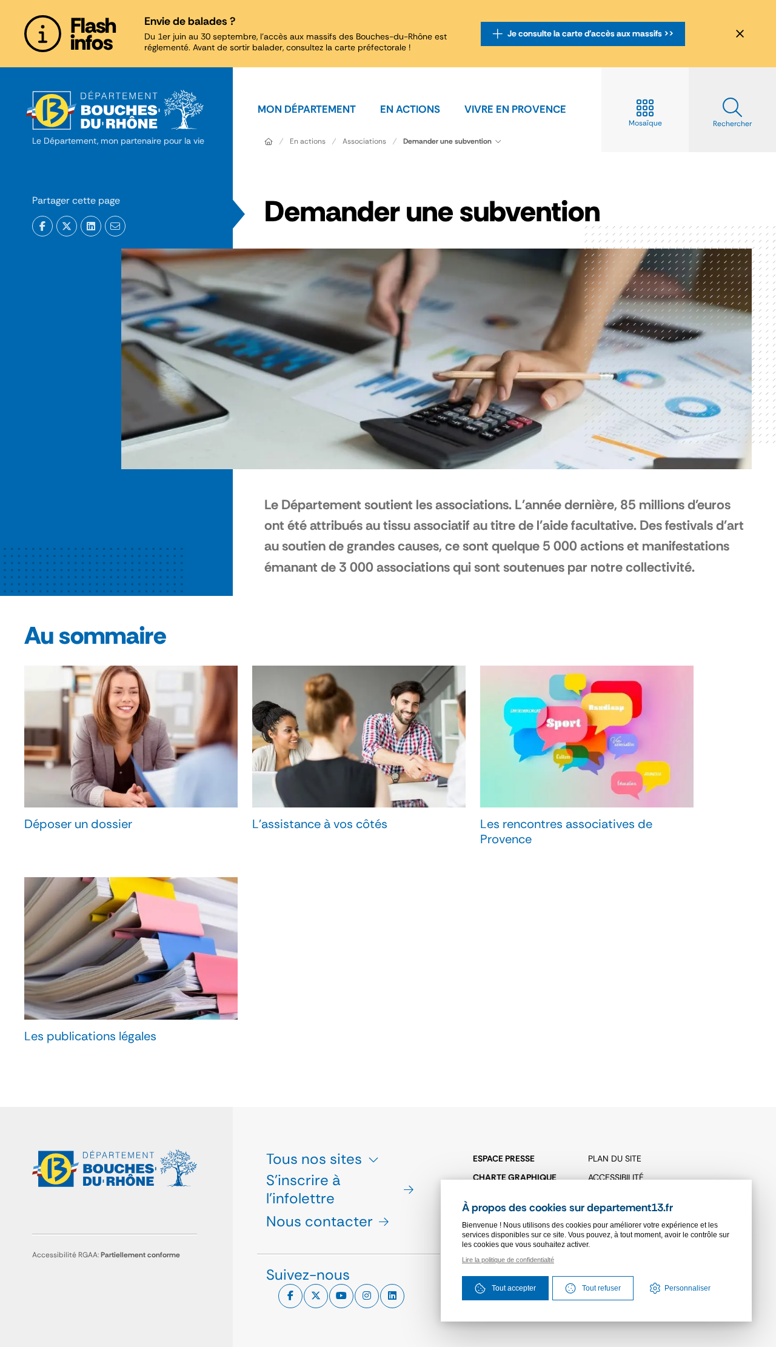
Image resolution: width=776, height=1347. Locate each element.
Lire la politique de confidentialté (508, 1259)
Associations (364, 141)
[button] (115, 226)
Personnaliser (687, 1288)
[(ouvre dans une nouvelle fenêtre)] (42, 226)
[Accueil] (268, 141)
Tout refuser (601, 1288)
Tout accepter (514, 1288)
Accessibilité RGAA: (106, 1255)
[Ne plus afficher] (740, 34)
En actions (308, 141)
